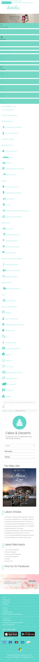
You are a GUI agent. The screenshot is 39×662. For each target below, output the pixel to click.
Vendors (10, 410)
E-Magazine (6, 600)
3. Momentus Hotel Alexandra (12, 554)
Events (5, 608)
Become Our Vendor (7, 1)
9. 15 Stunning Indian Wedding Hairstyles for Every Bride (19, 535)
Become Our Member (18, 2)
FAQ (4, 598)
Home (4, 410)
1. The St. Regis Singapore (11, 549)
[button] (1, 18)
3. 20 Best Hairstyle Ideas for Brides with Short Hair (18, 521)
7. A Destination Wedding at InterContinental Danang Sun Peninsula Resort (19, 530)
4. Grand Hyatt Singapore (11, 556)
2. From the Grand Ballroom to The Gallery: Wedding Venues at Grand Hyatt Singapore (19, 519)
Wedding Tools (7, 612)
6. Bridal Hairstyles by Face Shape (13, 528)
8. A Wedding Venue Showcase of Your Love (16, 533)
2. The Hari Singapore (10, 552)
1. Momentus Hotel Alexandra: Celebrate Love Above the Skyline (19, 517)
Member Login (29, 2)
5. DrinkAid (7, 559)
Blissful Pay (6, 602)
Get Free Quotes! (6, 2)
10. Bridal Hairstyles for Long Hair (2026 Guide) (17, 537)
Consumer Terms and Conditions (13, 622)
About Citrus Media (9, 624)
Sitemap (5, 604)
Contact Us (6, 618)
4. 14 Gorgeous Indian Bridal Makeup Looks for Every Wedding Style (19, 524)
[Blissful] (11, 634)
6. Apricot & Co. (8, 561)
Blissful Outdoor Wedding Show (13, 614)
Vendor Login (18, 1)
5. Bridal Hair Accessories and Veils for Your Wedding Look (19, 526)
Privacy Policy (7, 620)
